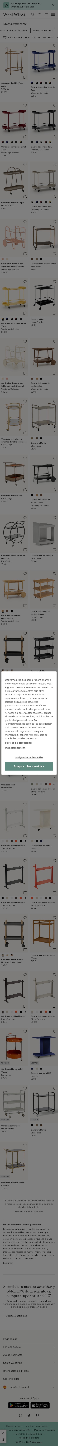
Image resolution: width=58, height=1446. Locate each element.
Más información (15, 747)
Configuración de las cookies (29, 757)
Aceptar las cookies (29, 766)
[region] (29, 723)
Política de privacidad (18, 742)
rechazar (33, 734)
